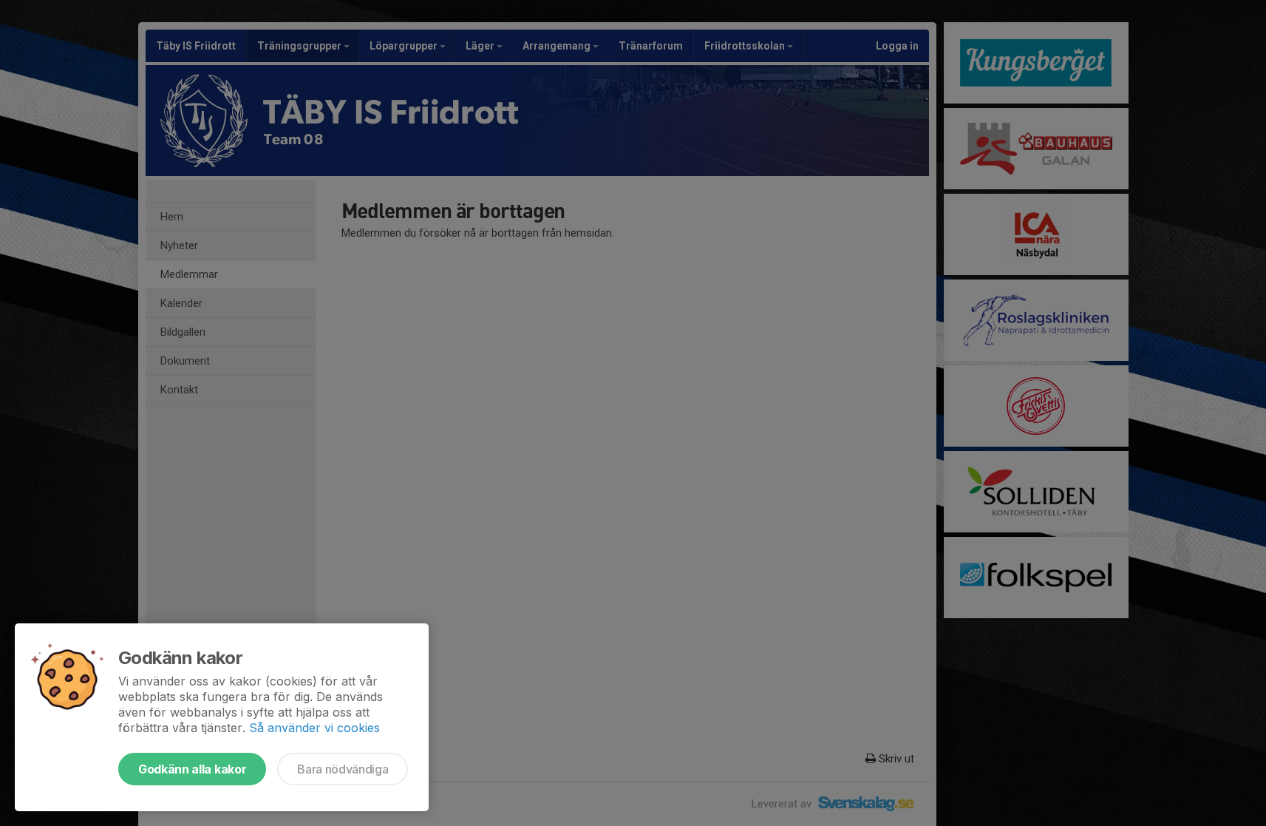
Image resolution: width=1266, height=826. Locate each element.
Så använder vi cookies (314, 727)
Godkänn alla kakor (192, 769)
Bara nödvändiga (342, 769)
